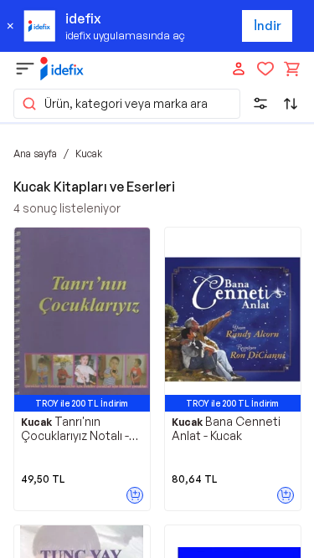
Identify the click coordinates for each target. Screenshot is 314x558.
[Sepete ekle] (134, 495)
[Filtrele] (260, 104)
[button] (126, 104)
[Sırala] (291, 104)
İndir (267, 25)
